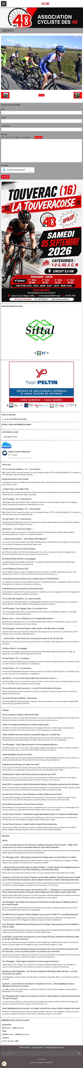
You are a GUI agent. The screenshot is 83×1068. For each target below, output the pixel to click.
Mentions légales (25, 1047)
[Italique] (4, 137)
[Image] (26, 137)
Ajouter (5, 177)
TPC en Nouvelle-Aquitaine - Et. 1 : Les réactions (21, 469)
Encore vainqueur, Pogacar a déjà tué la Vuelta (20, 715)
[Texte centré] (18, 137)
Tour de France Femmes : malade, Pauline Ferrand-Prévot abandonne (29, 824)
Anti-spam (4, 165)
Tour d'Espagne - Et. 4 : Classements (16, 499)
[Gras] (2, 137)
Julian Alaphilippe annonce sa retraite (17, 754)
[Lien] (21, 137)
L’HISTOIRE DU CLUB (10, 437)
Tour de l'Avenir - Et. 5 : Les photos (15, 658)
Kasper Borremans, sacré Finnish (15, 479)
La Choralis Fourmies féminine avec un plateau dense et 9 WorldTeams (30, 579)
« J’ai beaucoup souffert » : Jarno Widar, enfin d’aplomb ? (24, 539)
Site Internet (5, 126)
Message (4, 134)
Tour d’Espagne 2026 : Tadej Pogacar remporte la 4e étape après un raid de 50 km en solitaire (39, 857)
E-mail (3, 118)
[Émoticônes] (33, 137)
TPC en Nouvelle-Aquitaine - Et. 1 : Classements (21, 509)
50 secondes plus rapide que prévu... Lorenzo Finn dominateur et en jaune (31, 688)
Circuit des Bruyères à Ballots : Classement (19, 698)
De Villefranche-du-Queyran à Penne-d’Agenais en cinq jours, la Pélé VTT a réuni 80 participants (40, 914)
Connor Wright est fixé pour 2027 (15, 569)
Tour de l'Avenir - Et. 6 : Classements (16, 519)
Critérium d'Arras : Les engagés (14, 648)
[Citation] (16, 137)
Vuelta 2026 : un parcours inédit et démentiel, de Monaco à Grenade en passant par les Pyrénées (40, 784)
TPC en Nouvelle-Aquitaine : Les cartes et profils (21, 599)
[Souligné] (7, 137)
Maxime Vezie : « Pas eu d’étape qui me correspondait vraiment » (28, 618)
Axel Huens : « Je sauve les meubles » (17, 529)
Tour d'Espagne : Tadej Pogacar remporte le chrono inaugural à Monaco (30, 961)
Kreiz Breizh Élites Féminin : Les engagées (19, 559)
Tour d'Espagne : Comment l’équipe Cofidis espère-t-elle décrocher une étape (33, 628)
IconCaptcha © (31, 171)
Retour (41, 95)
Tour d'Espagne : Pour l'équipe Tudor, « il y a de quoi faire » (25, 608)
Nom (2, 109)
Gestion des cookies (37, 1047)
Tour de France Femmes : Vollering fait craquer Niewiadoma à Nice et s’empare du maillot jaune (40, 814)
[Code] (31, 137)
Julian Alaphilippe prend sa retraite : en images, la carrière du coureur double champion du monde (41, 1008)
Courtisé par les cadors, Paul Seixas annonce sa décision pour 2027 (29, 774)
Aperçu (39, 137)
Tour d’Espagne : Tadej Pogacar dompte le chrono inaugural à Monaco (30, 744)
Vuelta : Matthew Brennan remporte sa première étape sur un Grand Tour (31, 734)
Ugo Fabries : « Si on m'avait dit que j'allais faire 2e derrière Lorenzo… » (30, 678)
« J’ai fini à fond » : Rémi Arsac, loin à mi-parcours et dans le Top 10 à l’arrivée (32, 638)
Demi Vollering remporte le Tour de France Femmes (22, 804)
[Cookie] (4, 1063)
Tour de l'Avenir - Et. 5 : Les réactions (16, 668)
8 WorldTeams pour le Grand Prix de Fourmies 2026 (22, 589)
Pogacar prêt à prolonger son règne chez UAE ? (21, 764)
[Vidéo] (28, 137)
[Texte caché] (23, 137)
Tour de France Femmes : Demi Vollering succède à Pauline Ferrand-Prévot (32, 794)
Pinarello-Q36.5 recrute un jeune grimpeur (19, 549)
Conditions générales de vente (54, 1047)
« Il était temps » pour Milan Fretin (15, 489)
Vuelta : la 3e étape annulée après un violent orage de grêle (25, 724)
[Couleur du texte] (13, 137)
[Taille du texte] (9, 137)
